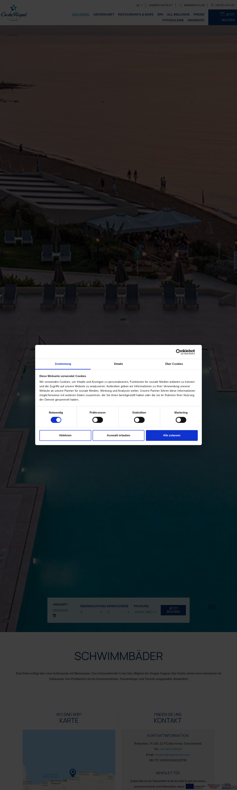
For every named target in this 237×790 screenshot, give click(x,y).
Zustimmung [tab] (63, 363)
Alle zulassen (171, 435)
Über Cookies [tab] (174, 363)
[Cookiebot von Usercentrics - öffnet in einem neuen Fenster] (181, 352)
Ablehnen (65, 435)
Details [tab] (118, 363)
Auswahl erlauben (118, 435)
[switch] (97, 420)
